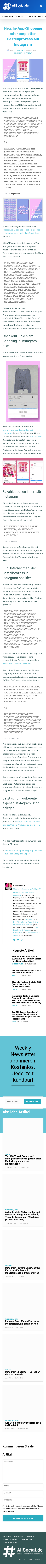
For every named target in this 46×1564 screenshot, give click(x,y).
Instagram (28, 53)
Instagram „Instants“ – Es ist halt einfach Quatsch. (22, 1373)
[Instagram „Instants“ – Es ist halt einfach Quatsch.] (23, 1350)
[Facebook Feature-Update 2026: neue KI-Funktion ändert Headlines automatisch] (7, 958)
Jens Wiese (9, 1276)
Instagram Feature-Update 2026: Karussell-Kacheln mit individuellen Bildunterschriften (22, 1270)
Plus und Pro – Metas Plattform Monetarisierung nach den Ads (22, 1322)
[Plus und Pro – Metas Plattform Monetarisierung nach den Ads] (23, 1299)
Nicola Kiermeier (11, 1167)
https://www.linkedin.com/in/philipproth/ (27, 889)
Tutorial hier (35, 436)
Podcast (15, 975)
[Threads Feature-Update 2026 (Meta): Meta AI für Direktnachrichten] (7, 984)
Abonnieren (32, 1101)
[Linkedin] (18, 939)
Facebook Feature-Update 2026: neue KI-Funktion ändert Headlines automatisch (26, 958)
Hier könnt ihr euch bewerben (17, 663)
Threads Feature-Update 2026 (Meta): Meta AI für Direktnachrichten (26, 984)
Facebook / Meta (17, 964)
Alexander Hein (10, 1429)
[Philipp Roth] (8, 50)
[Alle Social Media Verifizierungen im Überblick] (23, 1401)
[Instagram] (14, 939)
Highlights (18, 53)
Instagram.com (14, 194)
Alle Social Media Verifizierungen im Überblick (23, 1424)
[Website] (22, 939)
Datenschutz (17, 933)
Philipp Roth (18, 50)
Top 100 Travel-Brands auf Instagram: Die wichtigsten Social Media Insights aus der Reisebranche (26, 1015)
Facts (14, 1022)
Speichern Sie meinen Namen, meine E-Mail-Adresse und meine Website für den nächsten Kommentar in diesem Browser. (23, 1508)
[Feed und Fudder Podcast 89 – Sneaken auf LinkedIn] (7, 972)
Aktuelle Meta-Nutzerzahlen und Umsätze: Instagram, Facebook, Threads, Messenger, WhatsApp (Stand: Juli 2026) (22, 1216)
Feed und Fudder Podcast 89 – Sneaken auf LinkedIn (26, 971)
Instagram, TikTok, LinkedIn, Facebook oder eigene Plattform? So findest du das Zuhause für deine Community (26, 999)
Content (15, 989)
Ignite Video (29, 919)
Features (8, 1370)
